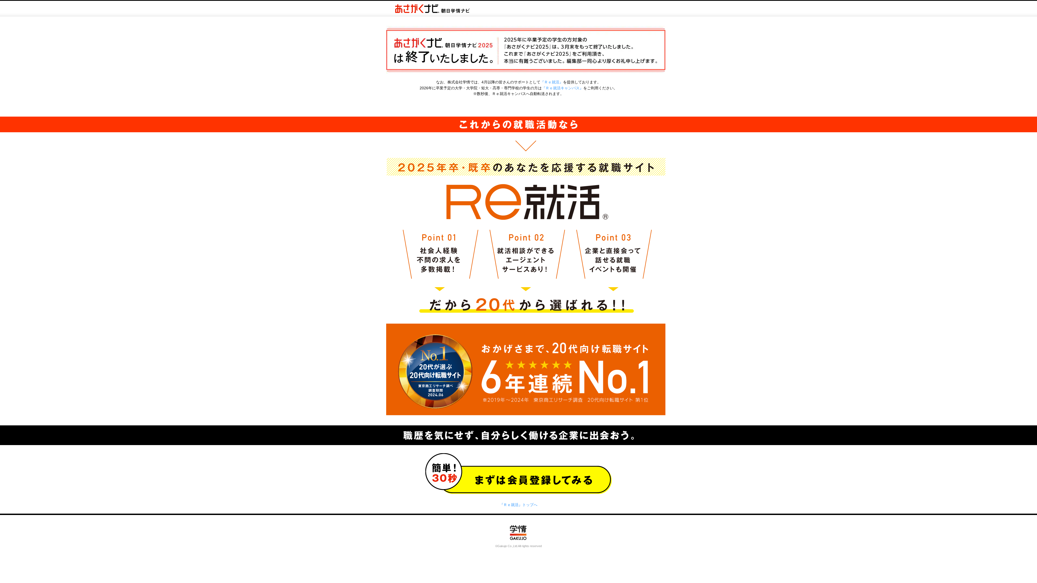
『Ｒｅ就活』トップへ (518, 505)
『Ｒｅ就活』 (551, 82)
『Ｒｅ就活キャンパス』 (562, 88)
